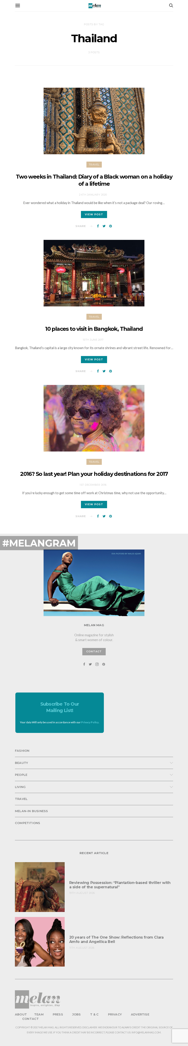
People (21, 775)
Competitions (27, 823)
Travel (94, 164)
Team (39, 1014)
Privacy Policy (90, 722)
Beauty (21, 763)
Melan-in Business (31, 811)
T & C (94, 1014)
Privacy (115, 1014)
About (21, 1014)
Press (58, 1014)
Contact (30, 1019)
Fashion (22, 750)
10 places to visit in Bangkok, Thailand (94, 328)
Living (20, 787)
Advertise (140, 1014)
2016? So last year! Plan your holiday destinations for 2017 (94, 474)
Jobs (76, 1014)
